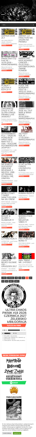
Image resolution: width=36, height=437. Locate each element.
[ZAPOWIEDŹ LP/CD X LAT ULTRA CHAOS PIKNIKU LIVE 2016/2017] (9, 105)
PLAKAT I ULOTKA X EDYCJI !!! (6, 87)
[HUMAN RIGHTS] (27, 190)
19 (20, 278)
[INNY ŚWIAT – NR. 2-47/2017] (27, 257)
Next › (11, 281)
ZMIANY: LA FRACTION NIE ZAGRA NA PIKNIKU (26, 39)
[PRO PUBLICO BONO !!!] (27, 235)
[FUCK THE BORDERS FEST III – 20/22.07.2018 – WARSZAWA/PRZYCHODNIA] (27, 82)
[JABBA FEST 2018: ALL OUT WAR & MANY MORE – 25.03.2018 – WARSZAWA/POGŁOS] (27, 105)
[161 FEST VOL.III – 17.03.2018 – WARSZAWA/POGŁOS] (27, 130)
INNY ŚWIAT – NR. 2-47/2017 (25, 261)
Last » (17, 281)
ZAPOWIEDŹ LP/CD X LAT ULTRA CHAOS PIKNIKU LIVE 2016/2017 (8, 112)
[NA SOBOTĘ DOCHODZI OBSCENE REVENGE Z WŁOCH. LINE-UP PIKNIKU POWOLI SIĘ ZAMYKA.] (9, 161)
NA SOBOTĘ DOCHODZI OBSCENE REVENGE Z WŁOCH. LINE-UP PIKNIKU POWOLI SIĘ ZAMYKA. (8, 171)
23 (3, 281)
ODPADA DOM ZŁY (8, 37)
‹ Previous (10, 278)
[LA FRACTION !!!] (9, 235)
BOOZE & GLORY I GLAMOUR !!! (7, 218)
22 (30, 278)
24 (6, 281)
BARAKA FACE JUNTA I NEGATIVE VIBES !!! (25, 219)
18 (16, 278)
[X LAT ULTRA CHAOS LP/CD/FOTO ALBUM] (27, 161)
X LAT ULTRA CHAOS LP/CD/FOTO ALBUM (25, 167)
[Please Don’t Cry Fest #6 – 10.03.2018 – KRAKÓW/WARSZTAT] (9, 55)
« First (4, 278)
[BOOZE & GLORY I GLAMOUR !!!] (9, 213)
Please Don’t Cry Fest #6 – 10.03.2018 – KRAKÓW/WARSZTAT (11, 61)
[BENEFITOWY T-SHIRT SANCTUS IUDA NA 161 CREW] (9, 190)
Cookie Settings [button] (7, 433)
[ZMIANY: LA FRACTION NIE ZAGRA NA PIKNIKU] (27, 33)
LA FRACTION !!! (9, 239)
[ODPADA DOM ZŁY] (9, 33)
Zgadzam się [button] (17, 433)
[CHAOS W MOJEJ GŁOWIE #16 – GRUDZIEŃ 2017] (9, 257)
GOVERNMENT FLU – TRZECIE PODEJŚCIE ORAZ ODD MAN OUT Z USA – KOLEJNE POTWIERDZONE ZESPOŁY (9, 140)
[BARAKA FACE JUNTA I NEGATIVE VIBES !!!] (27, 213)
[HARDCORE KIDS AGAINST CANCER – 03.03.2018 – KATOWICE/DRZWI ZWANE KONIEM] (27, 55)
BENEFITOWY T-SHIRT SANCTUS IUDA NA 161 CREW (8, 196)
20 (23, 278)
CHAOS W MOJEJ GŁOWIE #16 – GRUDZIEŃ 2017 (9, 263)
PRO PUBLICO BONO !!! (25, 240)
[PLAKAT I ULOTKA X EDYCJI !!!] (9, 82)
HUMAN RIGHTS (26, 193)
